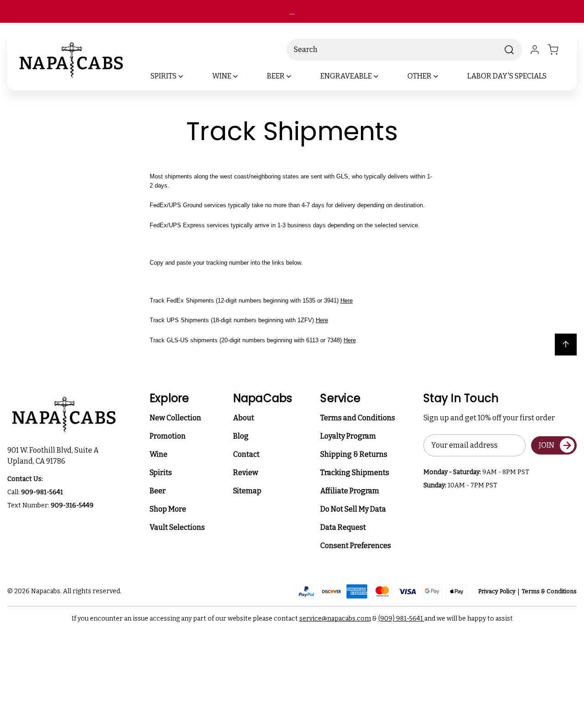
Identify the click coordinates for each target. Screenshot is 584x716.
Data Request (343, 527)
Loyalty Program (348, 436)
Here (346, 300)
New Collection (175, 417)
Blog (241, 436)
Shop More (168, 509)
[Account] (534, 49)
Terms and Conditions (357, 417)
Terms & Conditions (549, 591)
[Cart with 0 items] (558, 49)
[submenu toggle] (188, 76)
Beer (158, 490)
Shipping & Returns (353, 454)
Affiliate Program (349, 490)
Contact (246, 454)
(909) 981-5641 (401, 618)
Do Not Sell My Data (353, 509)
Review (245, 472)
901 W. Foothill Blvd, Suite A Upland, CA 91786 (54, 455)
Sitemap (247, 490)
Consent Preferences (355, 545)
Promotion (168, 436)
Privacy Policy (497, 591)
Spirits (161, 472)
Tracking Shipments (354, 472)
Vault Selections (177, 527)
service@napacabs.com (335, 618)
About (243, 417)
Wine (158, 454)
